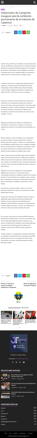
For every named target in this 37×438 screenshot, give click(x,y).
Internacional (14, 387)
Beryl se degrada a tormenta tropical (30, 284)
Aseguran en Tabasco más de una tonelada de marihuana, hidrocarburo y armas (6, 321)
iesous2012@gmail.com (22, 358)
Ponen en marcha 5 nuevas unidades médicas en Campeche (8, 285)
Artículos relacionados (14, 307)
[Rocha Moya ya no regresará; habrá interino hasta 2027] (5, 377)
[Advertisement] (18, 49)
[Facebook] (16, 32)
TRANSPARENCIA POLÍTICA (8, 421)
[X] (20, 32)
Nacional (13, 378)
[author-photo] (18, 295)
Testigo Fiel (4, 419)
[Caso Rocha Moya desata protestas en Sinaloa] (5, 394)
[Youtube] (24, 362)
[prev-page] (17, 327)
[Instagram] (17, 362)
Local (6, 6)
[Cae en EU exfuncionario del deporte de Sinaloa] (5, 386)
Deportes (3, 416)
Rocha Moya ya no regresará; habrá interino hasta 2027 (22, 375)
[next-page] (19, 327)
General (3, 424)
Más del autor (25, 307)
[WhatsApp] (28, 32)
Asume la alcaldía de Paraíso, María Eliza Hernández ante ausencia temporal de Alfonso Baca (18, 322)
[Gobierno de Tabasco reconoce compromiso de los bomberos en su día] (30, 315)
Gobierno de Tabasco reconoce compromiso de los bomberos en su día (30, 321)
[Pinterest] (24, 32)
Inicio (2, 6)
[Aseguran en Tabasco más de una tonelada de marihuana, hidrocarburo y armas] (6, 315)
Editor (4, 25)
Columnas (30, 433)
